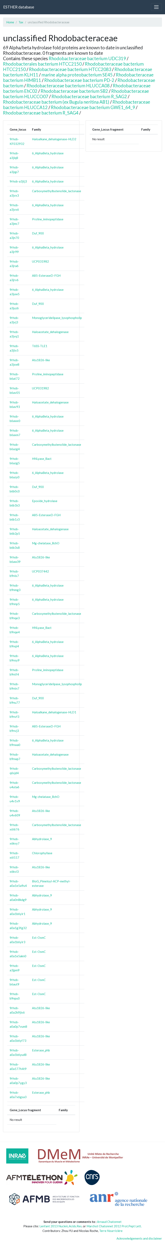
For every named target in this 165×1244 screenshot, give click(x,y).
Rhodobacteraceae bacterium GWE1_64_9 (93, 107)
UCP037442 (40, 571)
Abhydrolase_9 (42, 839)
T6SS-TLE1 (39, 346)
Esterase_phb (41, 1050)
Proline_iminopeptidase (47, 219)
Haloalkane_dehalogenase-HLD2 (54, 139)
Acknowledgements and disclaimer (139, 1238)
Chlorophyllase (42, 853)
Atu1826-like (41, 360)
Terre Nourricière (111, 1231)
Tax (21, 22)
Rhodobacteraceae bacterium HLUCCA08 (68, 85)
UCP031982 (40, 261)
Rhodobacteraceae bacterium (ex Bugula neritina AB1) (56, 102)
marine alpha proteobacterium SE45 (77, 74)
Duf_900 (38, 233)
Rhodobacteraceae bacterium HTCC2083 (70, 69)
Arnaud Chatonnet (109, 1221)
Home (10, 22)
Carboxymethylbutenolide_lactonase (56, 191)
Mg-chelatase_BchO (45, 543)
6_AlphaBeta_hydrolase (48, 153)
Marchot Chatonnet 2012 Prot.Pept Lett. (114, 1226)
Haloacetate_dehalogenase (50, 332)
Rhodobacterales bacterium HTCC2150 (42, 64)
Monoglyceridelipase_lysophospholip (57, 318)
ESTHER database (18, 7)
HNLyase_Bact (42, 458)
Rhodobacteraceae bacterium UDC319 (87, 58)
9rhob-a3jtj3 (18, 181)
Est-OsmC (39, 937)
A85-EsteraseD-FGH (46, 275)
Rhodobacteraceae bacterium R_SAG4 (40, 113)
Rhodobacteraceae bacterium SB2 (74, 91)
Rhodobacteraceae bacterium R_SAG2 (89, 96)
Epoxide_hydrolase (44, 501)
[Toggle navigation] (156, 7)
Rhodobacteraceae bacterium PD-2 (79, 80)
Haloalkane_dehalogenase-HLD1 (54, 712)
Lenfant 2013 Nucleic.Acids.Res (60, 1226)
